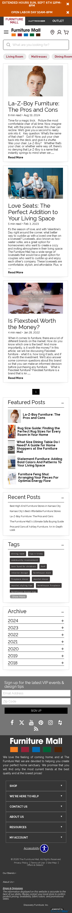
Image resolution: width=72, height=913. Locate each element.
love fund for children (23, 566)
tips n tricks (36, 554)
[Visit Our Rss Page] (36, 729)
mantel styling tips (21, 585)
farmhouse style (42, 573)
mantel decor (40, 579)
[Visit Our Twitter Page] (22, 722)
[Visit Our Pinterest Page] (41, 722)
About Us (8, 882)
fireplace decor (19, 579)
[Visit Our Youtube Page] (31, 722)
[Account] (59, 32)
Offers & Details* (35, 865)
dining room (18, 554)
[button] (6, 32)
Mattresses (39, 56)
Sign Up (36, 710)
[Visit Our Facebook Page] (12, 722)
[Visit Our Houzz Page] (60, 722)
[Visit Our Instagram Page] (50, 722)
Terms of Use (38, 862)
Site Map (52, 862)
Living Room (14, 56)
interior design (19, 573)
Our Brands (9, 873)
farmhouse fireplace (48, 585)
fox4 (43, 566)
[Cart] (66, 32)
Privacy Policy (21, 862)
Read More (15, 157)
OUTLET (58, 20)
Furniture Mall (14, 20)
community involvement (24, 560)
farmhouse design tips (23, 592)
